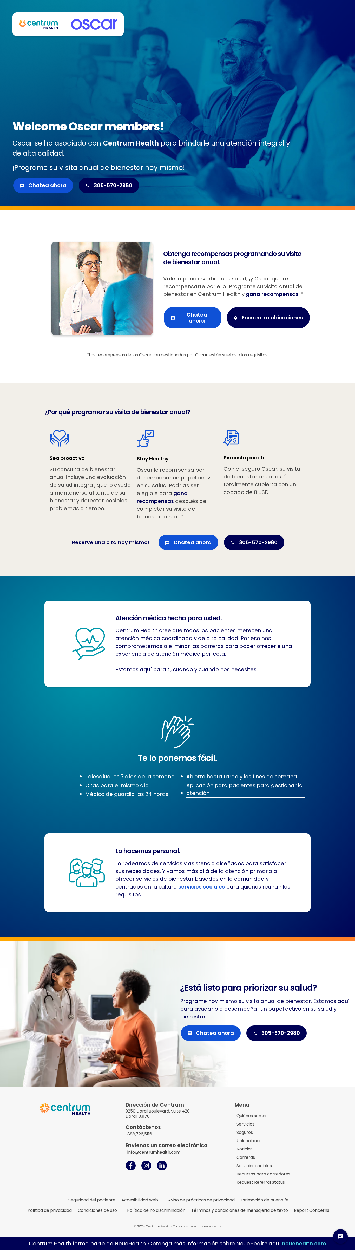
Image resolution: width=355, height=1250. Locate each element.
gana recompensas (272, 294)
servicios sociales (202, 886)
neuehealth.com (304, 1243)
